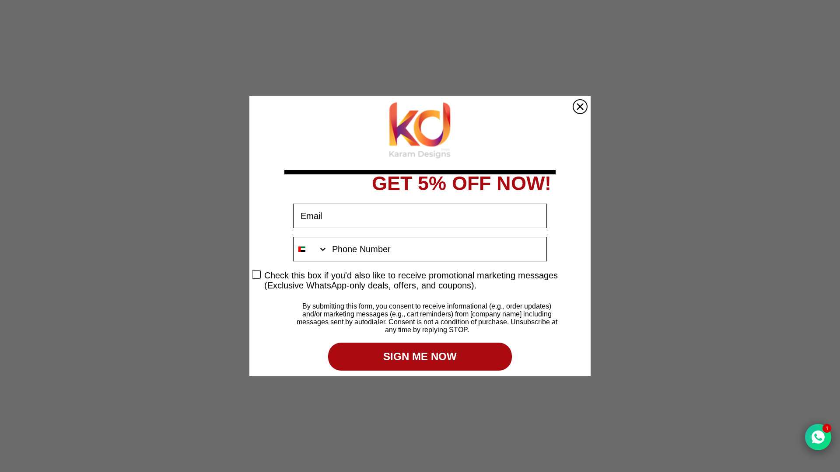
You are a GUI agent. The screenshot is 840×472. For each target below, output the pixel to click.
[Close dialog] (580, 107)
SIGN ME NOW (420, 356)
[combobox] (311, 249)
